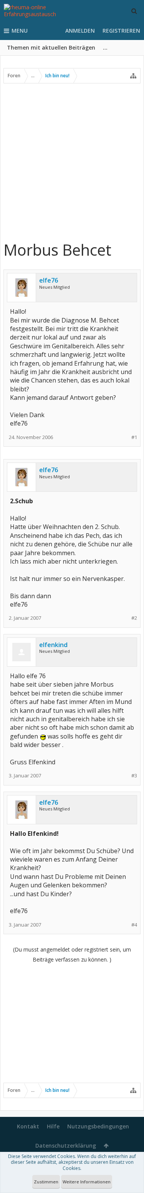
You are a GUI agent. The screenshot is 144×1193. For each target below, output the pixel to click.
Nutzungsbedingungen (98, 1126)
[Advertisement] (72, 162)
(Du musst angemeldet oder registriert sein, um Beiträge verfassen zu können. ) (72, 954)
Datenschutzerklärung (65, 1145)
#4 (134, 925)
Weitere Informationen (87, 1182)
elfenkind (53, 645)
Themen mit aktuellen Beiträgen (51, 47)
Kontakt (28, 1126)
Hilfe (53, 1126)
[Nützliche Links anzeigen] (133, 75)
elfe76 (48, 280)
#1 (134, 437)
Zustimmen (46, 1182)
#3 (134, 775)
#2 (134, 618)
